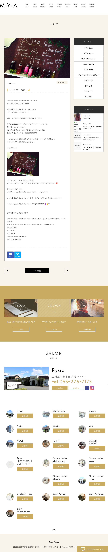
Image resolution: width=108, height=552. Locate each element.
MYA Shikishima (88, 59)
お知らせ (88, 86)
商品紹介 (88, 96)
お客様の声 (88, 80)
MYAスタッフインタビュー (89, 75)
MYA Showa (88, 64)
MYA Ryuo (88, 53)
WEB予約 (59, 388)
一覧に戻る (37, 271)
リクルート (88, 91)
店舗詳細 (76, 388)
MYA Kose (88, 48)
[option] (54, 378)
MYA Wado (88, 69)
